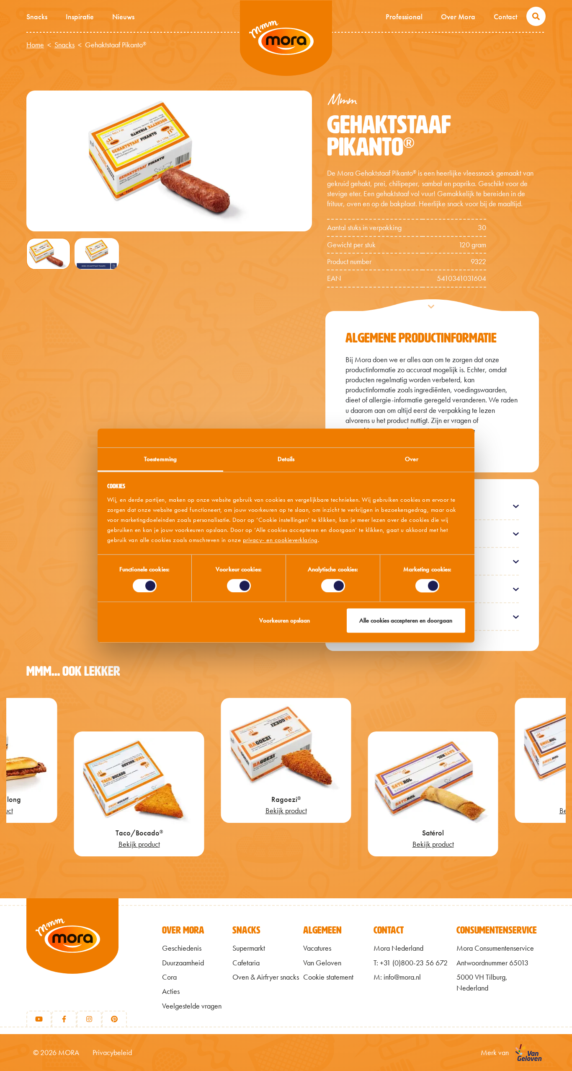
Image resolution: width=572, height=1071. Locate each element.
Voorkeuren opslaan (284, 621)
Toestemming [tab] (160, 459)
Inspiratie (80, 16)
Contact (505, 16)
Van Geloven (322, 962)
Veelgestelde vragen (192, 1006)
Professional (404, 16)
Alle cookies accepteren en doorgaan (405, 621)
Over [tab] (411, 459)
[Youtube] (39, 1019)
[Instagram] (89, 1019)
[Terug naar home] (72, 950)
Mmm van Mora (286, 38)
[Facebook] (64, 1019)
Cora (169, 977)
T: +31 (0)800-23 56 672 (411, 962)
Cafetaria (246, 962)
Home (35, 44)
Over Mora (458, 16)
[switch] (239, 585)
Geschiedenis (181, 948)
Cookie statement (328, 977)
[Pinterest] (114, 1019)
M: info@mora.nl (397, 977)
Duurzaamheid (183, 962)
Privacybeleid (112, 1052)
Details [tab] (286, 459)
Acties (171, 991)
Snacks (36, 16)
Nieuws (123, 16)
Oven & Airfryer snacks (265, 977)
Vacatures (317, 948)
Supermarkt (248, 948)
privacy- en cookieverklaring (280, 540)
